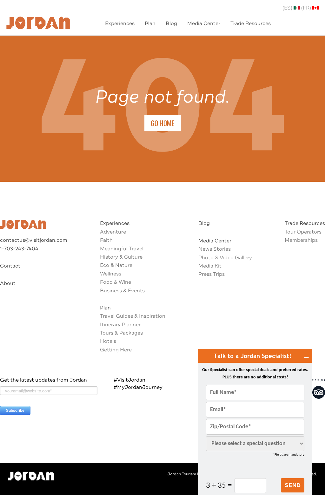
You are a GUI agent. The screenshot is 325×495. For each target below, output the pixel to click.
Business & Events (122, 290)
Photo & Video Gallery (225, 257)
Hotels (108, 341)
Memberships (301, 240)
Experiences (114, 223)
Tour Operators (303, 231)
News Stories (214, 249)
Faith (106, 240)
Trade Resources (305, 223)
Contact (10, 265)
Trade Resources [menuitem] (250, 23)
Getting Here (116, 349)
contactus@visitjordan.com (33, 240)
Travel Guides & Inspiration (132, 316)
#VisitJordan (129, 379)
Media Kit (210, 265)
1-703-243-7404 (19, 248)
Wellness (110, 273)
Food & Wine (115, 282)
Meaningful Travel (121, 248)
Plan (105, 307)
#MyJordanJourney (138, 387)
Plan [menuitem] (150, 23)
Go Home (163, 123)
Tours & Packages (121, 332)
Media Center (214, 240)
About (8, 283)
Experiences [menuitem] (120, 23)
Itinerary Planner (120, 324)
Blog (204, 223)
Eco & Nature (116, 265)
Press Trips (211, 274)
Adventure (113, 231)
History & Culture (121, 257)
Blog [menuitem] (171, 23)
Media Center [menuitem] (203, 23)
